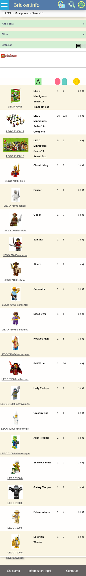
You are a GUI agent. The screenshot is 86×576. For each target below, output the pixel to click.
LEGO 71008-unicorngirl (15, 428)
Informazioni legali (40, 570)
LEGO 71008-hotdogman (15, 354)
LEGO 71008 (15, 106)
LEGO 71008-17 (15, 131)
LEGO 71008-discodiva (15, 329)
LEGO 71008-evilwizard (15, 379)
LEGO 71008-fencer (15, 205)
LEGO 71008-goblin (15, 230)
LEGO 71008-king (15, 181)
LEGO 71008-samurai (15, 255)
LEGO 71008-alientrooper (15, 453)
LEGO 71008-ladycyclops (15, 404)
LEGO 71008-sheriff (15, 280)
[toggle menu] (4, 5)
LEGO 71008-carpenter (15, 304)
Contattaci (72, 570)
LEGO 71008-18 (15, 156)
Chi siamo (13, 570)
